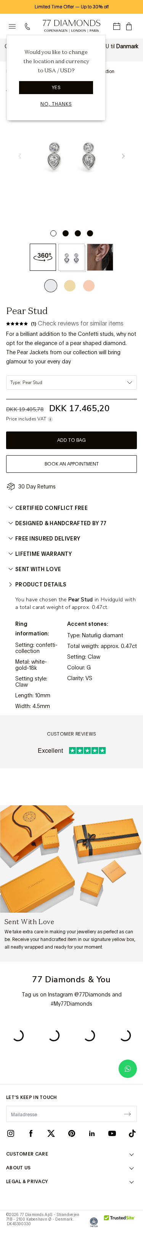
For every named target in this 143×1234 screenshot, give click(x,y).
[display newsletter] (127, 1113)
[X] (51, 1133)
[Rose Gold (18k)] (88, 285)
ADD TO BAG (71, 440)
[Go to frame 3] (78, 233)
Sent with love (38, 569)
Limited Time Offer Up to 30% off (72, 7)
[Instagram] (10, 1133)
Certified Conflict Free (51, 508)
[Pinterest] (71, 1133)
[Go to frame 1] (53, 233)
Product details (41, 584)
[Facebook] (30, 1133)
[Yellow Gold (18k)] (69, 285)
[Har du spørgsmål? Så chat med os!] (128, 1069)
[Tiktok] (132, 1133)
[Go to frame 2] (66, 233)
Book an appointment (72, 464)
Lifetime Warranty (43, 554)
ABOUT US (18, 1168)
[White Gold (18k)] (52, 285)
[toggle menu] (12, 26)
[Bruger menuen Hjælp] (29, 26)
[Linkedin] (91, 1133)
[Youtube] (112, 1133)
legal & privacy (27, 1181)
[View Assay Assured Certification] (94, 1222)
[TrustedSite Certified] (119, 1222)
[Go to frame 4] (90, 233)
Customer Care (27, 1154)
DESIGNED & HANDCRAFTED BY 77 (60, 523)
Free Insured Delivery (47, 538)
